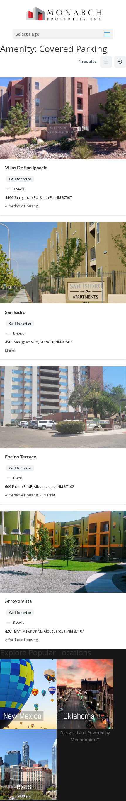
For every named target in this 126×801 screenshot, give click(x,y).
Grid (106, 62)
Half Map (120, 62)
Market (10, 350)
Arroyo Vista (18, 601)
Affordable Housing (21, 206)
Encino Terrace (20, 456)
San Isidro (15, 312)
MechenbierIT (85, 739)
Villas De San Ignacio (26, 167)
